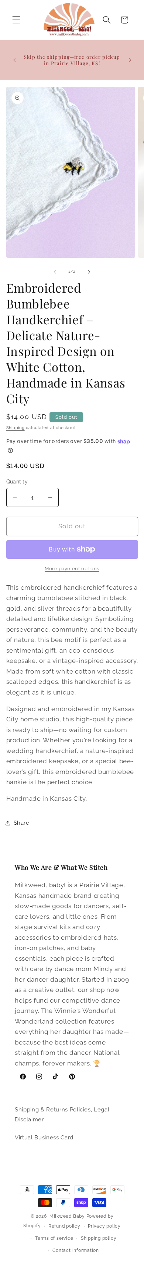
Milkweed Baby (67, 1216)
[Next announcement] (130, 60)
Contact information (75, 1250)
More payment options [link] (72, 568)
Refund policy (64, 1226)
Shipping (15, 427)
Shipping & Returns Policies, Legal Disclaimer (62, 1114)
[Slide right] (89, 272)
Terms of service (54, 1238)
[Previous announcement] (14, 60)
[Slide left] (55, 272)
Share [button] (22, 823)
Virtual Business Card (44, 1137)
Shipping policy (99, 1238)
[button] (16, 20)
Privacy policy (104, 1226)
